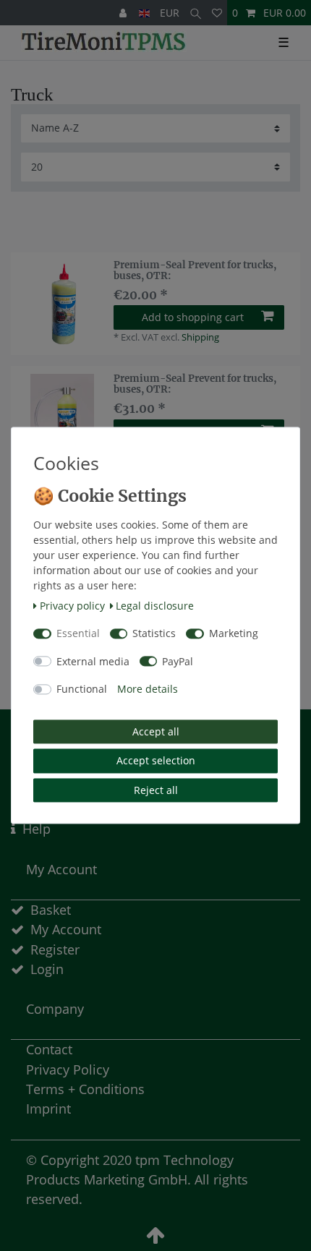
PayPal (177, 661)
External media (92, 661)
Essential (78, 634)
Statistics (154, 634)
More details (147, 689)
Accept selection (155, 761)
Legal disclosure (155, 605)
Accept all (155, 731)
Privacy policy (72, 605)
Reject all (156, 790)
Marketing (233, 634)
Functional (81, 689)
